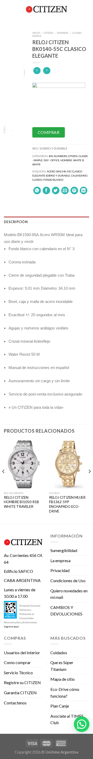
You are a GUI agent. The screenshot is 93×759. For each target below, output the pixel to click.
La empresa (60, 560)
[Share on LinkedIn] (83, 190)
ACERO (51, 171)
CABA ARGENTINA (22, 580)
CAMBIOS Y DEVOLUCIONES (66, 611)
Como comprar (17, 662)
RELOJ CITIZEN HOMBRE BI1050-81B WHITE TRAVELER (21, 502)
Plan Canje (59, 705)
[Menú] (7, 9)
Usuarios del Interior (22, 652)
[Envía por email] (65, 190)
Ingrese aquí (11, 626)
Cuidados (58, 652)
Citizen (48, 32)
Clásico (37, 179)
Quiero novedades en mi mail (69, 594)
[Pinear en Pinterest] (74, 190)
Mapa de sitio (62, 679)
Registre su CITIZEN (22, 682)
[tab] (46, 222)
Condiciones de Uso (68, 580)
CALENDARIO (79, 175)
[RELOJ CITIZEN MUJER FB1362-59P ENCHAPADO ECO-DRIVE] (69, 464)
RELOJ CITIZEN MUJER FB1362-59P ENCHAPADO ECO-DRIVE (67, 504)
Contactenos (15, 702)
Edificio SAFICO (18, 571)
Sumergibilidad (63, 550)
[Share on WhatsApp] (37, 190)
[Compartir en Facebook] (46, 190)
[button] (81, 724)
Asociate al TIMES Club (66, 719)
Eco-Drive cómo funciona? (64, 692)
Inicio (36, 32)
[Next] (17, 75)
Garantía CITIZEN (20, 692)
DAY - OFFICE (51, 160)
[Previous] (11, 75)
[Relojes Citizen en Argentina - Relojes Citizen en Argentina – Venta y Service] (46, 9)
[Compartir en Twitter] (55, 190)
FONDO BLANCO (53, 179)
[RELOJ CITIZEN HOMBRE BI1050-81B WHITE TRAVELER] (24, 464)
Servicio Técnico (18, 672)
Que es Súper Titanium (61, 666)
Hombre (62, 32)
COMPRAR (48, 132)
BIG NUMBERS (58, 156)
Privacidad (59, 570)
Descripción (16, 222)
